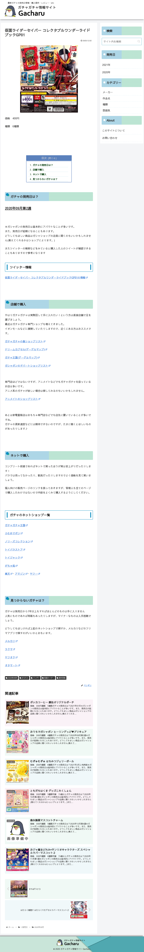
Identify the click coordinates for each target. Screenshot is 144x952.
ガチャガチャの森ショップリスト (24, 341)
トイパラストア (14, 549)
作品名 (106, 98)
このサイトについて (113, 130)
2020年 (106, 72)
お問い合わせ (109, 138)
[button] (138, 41)
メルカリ (10, 641)
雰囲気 (106, 110)
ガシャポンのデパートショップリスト (26, 365)
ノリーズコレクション (17, 541)
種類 (105, 104)
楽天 (7, 573)
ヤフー (34, 573)
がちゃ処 (10, 565)
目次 (44, 158)
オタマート (11, 665)
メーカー (108, 92)
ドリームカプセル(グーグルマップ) (25, 349)
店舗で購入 (38, 169)
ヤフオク (10, 657)
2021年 (106, 65)
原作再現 (62, 678)
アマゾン (20, 573)
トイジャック (12, 557)
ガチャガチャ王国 (15, 525)
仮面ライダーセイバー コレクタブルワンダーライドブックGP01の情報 (45, 277)
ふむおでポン (12, 533)
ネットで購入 (39, 174)
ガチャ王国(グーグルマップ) (21, 357)
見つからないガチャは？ (45, 179)
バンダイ (36, 678)
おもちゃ (24, 678)
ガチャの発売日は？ (43, 164)
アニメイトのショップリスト (21, 399)
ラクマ (9, 649)
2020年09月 (12, 678)
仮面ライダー (49, 678)
